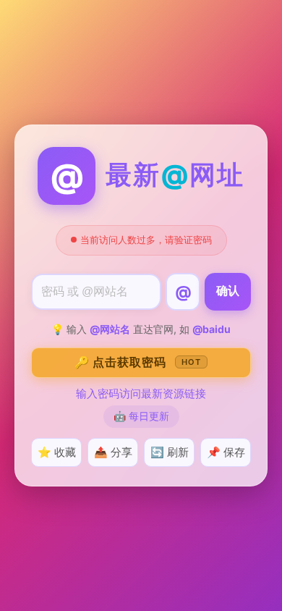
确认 (227, 291)
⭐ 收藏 (57, 452)
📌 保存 (226, 452)
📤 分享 (113, 452)
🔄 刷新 (169, 452)
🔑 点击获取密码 (137, 362)
